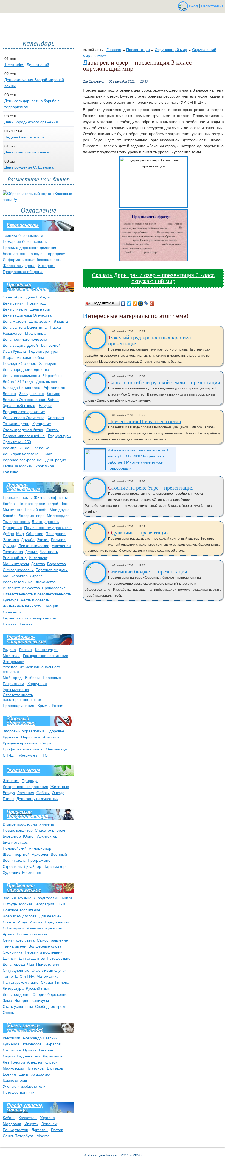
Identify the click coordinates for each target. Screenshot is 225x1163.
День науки (40, 309)
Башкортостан (15, 1130)
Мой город (12, 677)
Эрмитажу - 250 (17, 442)
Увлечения (61, 546)
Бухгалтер (12, 836)
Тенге (8, 976)
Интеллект (38, 558)
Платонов (35, 1068)
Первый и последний (44, 952)
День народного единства (26, 369)
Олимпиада (56, 749)
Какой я (9, 515)
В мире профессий (20, 824)
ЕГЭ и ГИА (24, 976)
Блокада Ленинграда (21, 387)
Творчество (13, 552)
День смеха (46, 381)
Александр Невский (40, 1038)
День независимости (21, 375)
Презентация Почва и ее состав (144, 421)
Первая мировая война (24, 436)
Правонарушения (18, 705)
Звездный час (31, 393)
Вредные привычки (20, 743)
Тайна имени (14, 946)
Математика (47, 976)
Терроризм (56, 253)
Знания (9, 898)
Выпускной (51, 345)
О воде (58, 793)
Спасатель (44, 830)
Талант (25, 624)
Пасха (55, 327)
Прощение (12, 527)
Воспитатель (14, 860)
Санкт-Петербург (18, 1136)
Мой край (11, 655)
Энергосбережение (50, 994)
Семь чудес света (19, 940)
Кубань (9, 1118)
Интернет (46, 265)
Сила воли (12, 612)
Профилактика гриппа (23, 749)
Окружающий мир (171, 49)
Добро (8, 533)
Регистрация (212, 6)
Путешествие (59, 958)
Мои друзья (60, 509)
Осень (8, 1012)
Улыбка (36, 922)
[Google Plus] (152, 303)
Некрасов (52, 1044)
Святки (52, 430)
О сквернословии (18, 570)
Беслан (9, 393)
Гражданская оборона (23, 271)
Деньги (31, 552)
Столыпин (12, 1050)
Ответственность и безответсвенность (37, 594)
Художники (41, 1074)
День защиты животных (37, 799)
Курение (10, 737)
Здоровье (55, 731)
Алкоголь (51, 737)
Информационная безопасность (32, 259)
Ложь (64, 503)
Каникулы (40, 1000)
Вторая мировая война (23, 357)
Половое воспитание (21, 910)
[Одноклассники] (135, 303)
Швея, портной (16, 854)
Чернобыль (53, 375)
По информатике (32, 934)
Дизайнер (32, 866)
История (21, 1000)
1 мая (47, 454)
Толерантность (16, 521)
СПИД (8, 755)
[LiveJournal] (146, 303)
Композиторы (15, 1080)
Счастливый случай (49, 970)
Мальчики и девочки (44, 928)
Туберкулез (27, 755)
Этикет (43, 540)
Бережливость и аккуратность (29, 618)
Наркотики (30, 737)
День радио (55, 460)
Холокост (56, 418)
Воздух (9, 793)
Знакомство (45, 582)
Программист (40, 860)
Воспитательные (18, 582)
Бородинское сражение (24, 412)
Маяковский (13, 1068)
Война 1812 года (18, 381)
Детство (38, 564)
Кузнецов (11, 1044)
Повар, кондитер (18, 830)
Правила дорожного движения (30, 247)
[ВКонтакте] (123, 303)
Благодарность (45, 521)
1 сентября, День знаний (26, 64)
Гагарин (46, 1050)
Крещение (41, 424)
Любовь (9, 503)
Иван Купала (14, 351)
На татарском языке (21, 982)
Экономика (12, 952)
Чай (30, 964)
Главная (113, 49)
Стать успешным (18, 1006)
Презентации (138, 49)
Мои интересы (16, 564)
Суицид (9, 546)
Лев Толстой (14, 1062)
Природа (30, 780)
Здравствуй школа (19, 405)
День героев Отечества (23, 418)
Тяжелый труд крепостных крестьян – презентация (152, 340)
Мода (22, 922)
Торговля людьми (52, 570)
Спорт (45, 743)
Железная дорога (19, 265)
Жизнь (39, 497)
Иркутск (31, 1124)
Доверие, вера (32, 515)
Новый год (36, 303)
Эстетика (11, 540)
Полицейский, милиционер (27, 848)
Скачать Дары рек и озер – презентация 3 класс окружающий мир (153, 278)
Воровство (56, 564)
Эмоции (51, 606)
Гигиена (62, 982)
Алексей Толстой (42, 1062)
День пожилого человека (26, 152)
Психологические (33, 546)
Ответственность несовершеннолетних (22, 697)
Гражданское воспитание (45, 655)
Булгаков (55, 1068)
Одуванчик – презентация (138, 533)
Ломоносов (31, 1044)
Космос (53, 393)
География (44, 904)
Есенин (9, 1074)
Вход (193, 6)
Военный (59, 854)
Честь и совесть (35, 600)
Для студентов (32, 958)
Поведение (56, 533)
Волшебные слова (45, 946)
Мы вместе (12, 509)
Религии (58, 540)
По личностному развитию (48, 527)
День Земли (39, 321)
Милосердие (58, 515)
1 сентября (13, 297)
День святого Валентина (25, 327)
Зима (7, 1000)
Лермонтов (53, 1056)
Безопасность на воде (23, 253)
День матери (14, 321)
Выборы (32, 677)
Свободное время (51, 1006)
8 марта (61, 321)
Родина (9, 649)
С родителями (47, 898)
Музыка (25, 898)
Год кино (10, 472)
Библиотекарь (15, 842)
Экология (11, 780)
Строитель (12, 866)
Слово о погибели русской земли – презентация (164, 382)
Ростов (57, 1130)
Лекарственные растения (25, 786)
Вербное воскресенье (22, 460)
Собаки (43, 793)
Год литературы (43, 351)
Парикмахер (54, 866)
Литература (13, 988)
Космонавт (31, 872)
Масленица (35, 333)
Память (9, 624)
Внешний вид (15, 558)
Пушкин (30, 1050)
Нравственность (17, 497)
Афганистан (54, 387)
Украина (47, 1118)
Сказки (47, 982)
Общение (34, 533)
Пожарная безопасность (25, 241)
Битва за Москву (17, 466)
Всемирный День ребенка (26, 448)
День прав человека (21, 454)
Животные (59, 786)
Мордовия (12, 1124)
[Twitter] (129, 303)
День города (14, 964)
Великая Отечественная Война (31, 399)
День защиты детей (20, 345)
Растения (25, 793)
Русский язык (37, 988)
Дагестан (40, 1130)
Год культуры (59, 436)
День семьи (13, 303)
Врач (60, 830)
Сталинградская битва (23, 430)
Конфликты (57, 497)
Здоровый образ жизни (23, 731)
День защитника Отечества (27, 315)
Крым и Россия (51, 705)
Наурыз (45, 405)
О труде (10, 904)
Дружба (28, 540)
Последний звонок (19, 363)
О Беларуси (13, 928)
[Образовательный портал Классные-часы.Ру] (38, 199)
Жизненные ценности (22, 606)
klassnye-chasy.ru (103, 1155)
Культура (11, 600)
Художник (11, 872)
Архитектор (47, 836)
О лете (9, 922)
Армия (9, 934)
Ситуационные (16, 970)
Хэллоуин (47, 363)
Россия (25, 649)
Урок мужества (16, 689)
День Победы (38, 297)
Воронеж (49, 1124)
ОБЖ (61, 904)
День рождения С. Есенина (29, 167)
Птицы (8, 799)
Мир (20, 533)
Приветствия (47, 964)
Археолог (40, 854)
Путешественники (19, 1092)
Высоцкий (11, 1038)
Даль (23, 1074)
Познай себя (36, 509)
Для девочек (50, 916)
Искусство (31, 588)
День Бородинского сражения (31, 122)
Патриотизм (13, 683)
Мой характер (15, 576)
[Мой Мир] (141, 303)
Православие (54, 588)
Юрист (29, 836)
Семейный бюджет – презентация (147, 571)
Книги (67, 898)
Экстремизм (13, 661)
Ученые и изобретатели (24, 1086)
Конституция (46, 649)
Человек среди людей (38, 503)
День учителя (15, 309)
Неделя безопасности (24, 137)
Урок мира (44, 466)
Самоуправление (52, 940)
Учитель (46, 824)
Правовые (52, 677)
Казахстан (28, 1118)
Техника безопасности (23, 235)
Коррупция (37, 683)
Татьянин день (16, 424)
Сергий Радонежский (22, 1056)
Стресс (36, 576)
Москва (25, 904)
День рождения (16, 994)
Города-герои (57, 922)
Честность (49, 552)
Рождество (12, 333)
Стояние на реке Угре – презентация (150, 488)
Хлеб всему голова (20, 916)
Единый (10, 958)
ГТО (44, 755)
